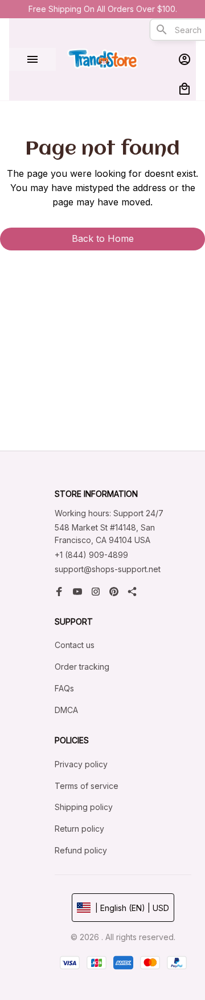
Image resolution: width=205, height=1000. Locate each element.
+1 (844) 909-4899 (91, 555)
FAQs (64, 688)
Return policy (79, 828)
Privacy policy (81, 764)
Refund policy (81, 850)
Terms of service (86, 786)
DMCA (66, 710)
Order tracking (82, 666)
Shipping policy (84, 807)
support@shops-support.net (108, 569)
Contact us (75, 645)
